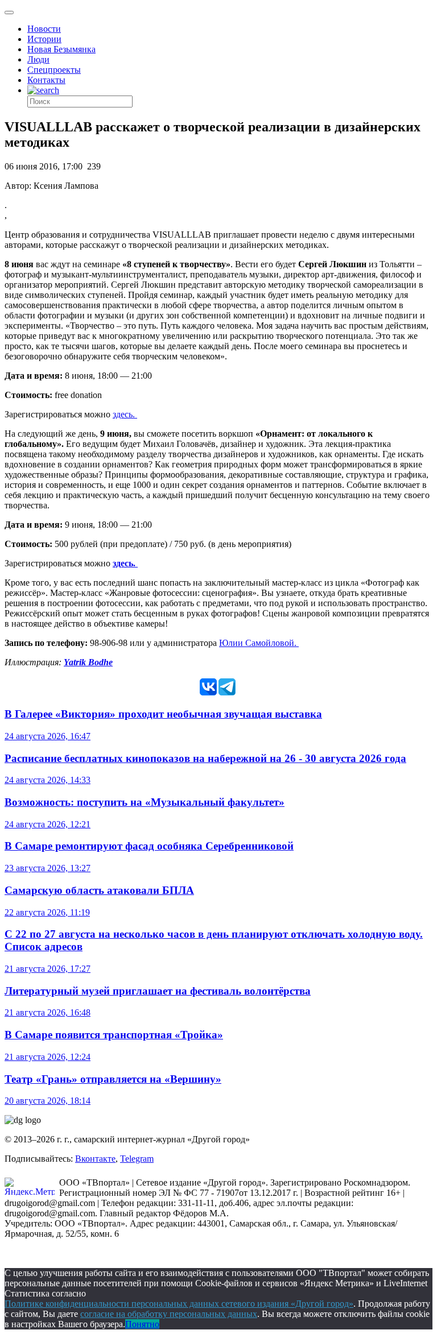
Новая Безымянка (61, 49)
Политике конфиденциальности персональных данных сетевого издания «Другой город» (179, 1303)
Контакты (46, 80)
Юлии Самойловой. (259, 643)
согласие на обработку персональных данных (168, 1314)
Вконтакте (95, 1158)
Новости (44, 29)
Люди (38, 59)
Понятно (142, 1324)
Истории (44, 39)
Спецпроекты (54, 69)
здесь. (125, 414)
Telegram (137, 1158)
